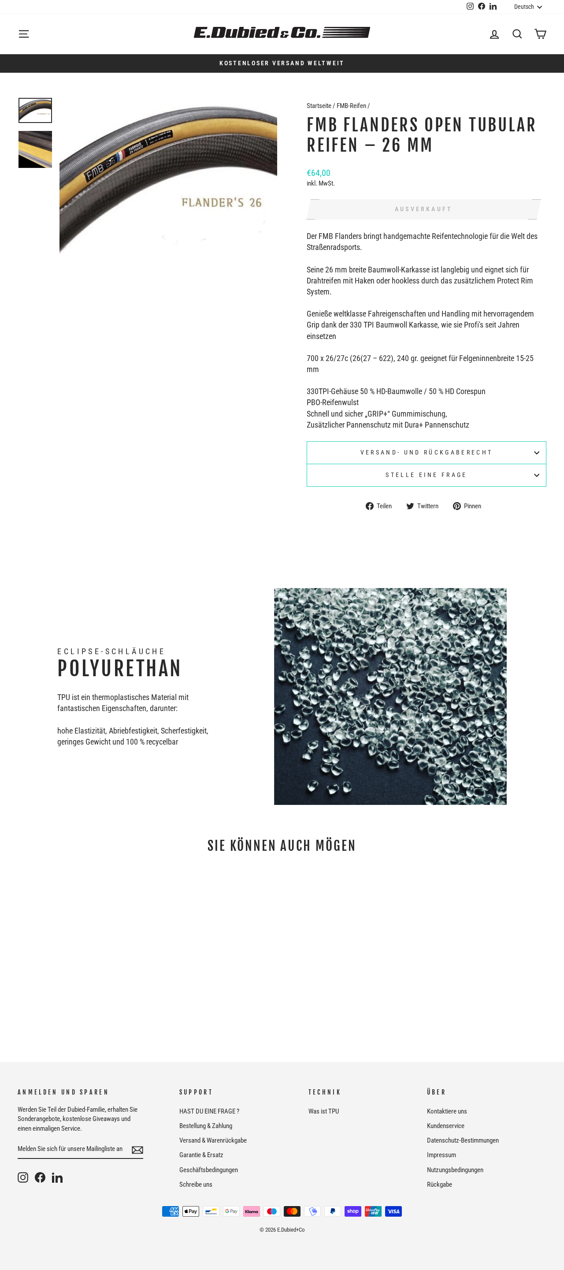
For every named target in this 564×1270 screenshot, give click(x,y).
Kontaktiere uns (447, 1111)
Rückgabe (439, 1184)
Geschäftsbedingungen (208, 1170)
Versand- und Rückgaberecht (426, 452)
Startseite (319, 106)
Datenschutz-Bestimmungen (463, 1140)
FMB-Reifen (351, 106)
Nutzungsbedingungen (455, 1170)
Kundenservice (445, 1126)
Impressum (441, 1155)
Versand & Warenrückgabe (213, 1140)
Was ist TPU (323, 1111)
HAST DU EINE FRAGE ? (209, 1111)
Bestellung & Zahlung (205, 1126)
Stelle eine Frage (426, 475)
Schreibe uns (195, 1184)
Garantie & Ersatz (201, 1155)
